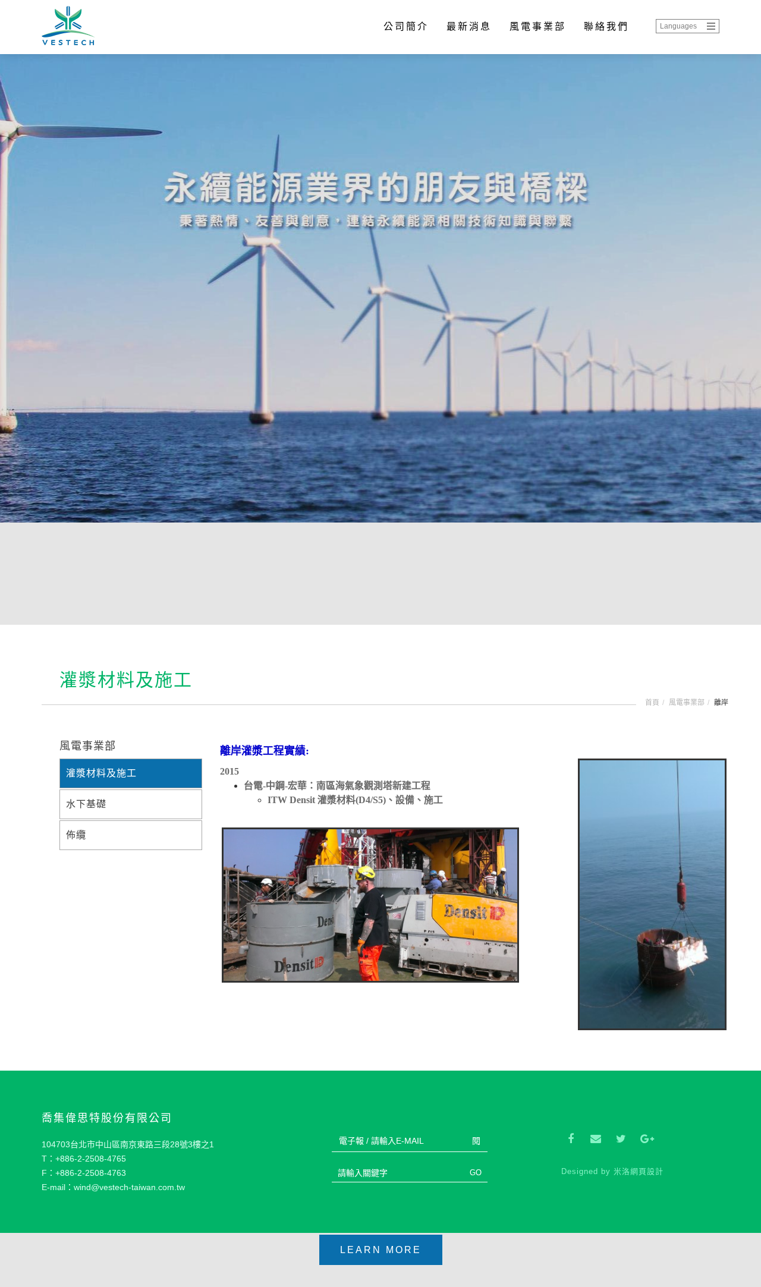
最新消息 (469, 26)
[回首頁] (73, 27)
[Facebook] (571, 1139)
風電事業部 (538, 26)
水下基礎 (86, 804)
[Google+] (646, 1139)
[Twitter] (621, 1139)
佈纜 (76, 835)
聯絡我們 (606, 26)
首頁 (652, 702)
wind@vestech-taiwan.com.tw (129, 1187)
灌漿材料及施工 (101, 773)
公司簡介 (406, 26)
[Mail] (596, 1139)
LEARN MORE (381, 1250)
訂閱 (472, 1141)
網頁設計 (646, 1171)
